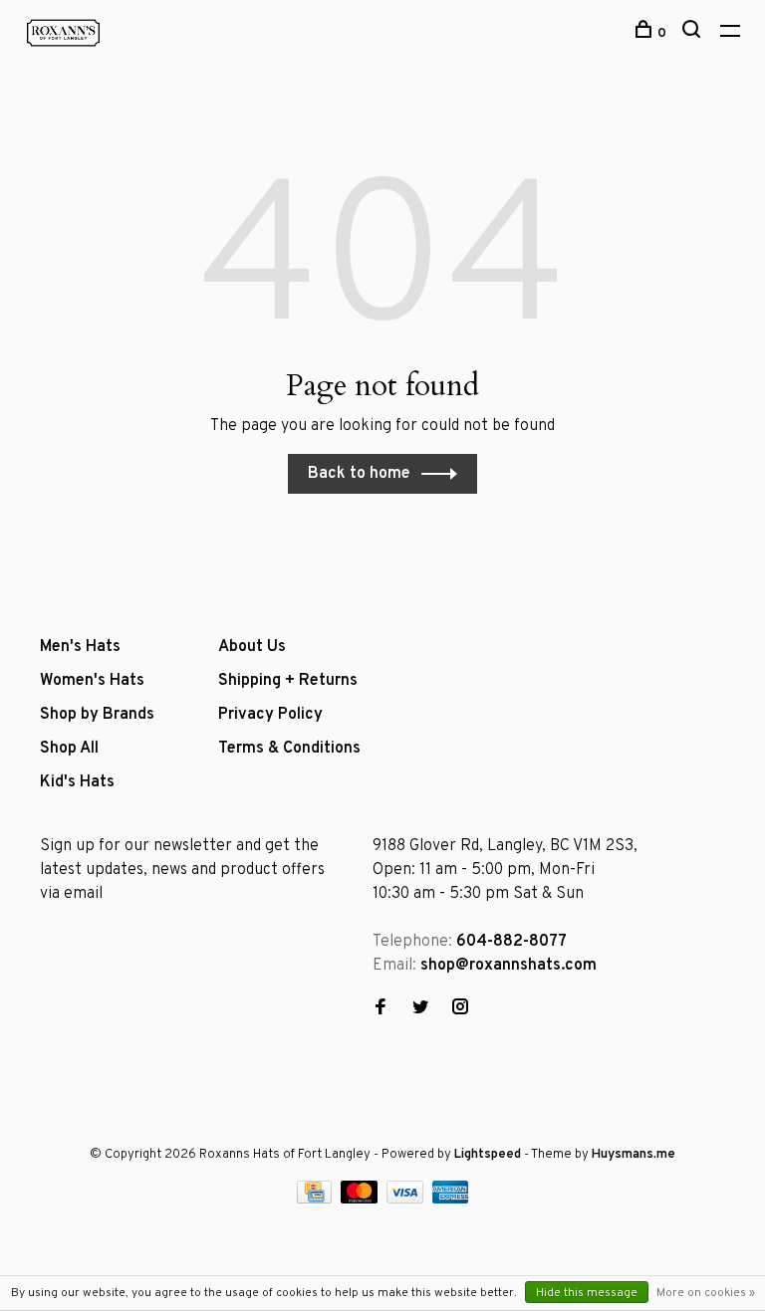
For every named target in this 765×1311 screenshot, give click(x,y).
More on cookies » (705, 1293)
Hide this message (587, 1293)
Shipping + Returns (288, 681)
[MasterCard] (361, 1199)
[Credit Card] (317, 1199)
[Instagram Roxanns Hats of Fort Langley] (460, 1009)
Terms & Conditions (289, 749)
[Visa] (406, 1199)
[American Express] (450, 1199)
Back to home (359, 474)
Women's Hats (92, 681)
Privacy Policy (270, 715)
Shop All (69, 749)
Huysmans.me (633, 1155)
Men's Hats (80, 647)
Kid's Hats (77, 782)
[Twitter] (420, 1009)
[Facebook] (380, 1009)
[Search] (693, 33)
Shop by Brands (97, 715)
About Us (252, 647)
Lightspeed (487, 1155)
